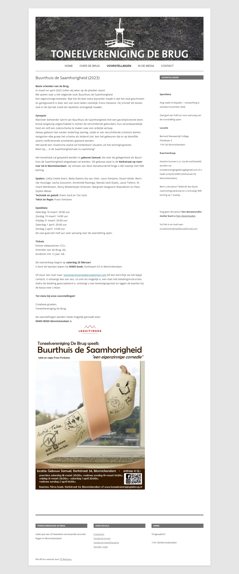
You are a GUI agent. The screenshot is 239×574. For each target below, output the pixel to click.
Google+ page (101, 546)
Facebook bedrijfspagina (106, 542)
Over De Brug (90, 65)
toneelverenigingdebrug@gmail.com (85, 275)
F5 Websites (66, 559)
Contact (167, 65)
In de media (146, 65)
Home (69, 65)
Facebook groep (102, 538)
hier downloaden (186, 216)
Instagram (99, 534)
